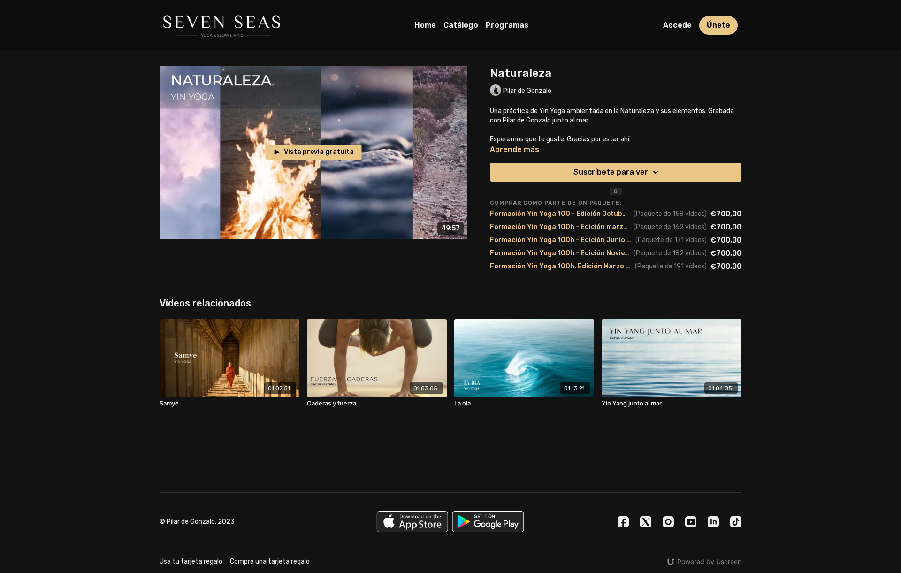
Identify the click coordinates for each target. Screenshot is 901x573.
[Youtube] (690, 521)
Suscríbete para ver (610, 172)
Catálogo (460, 25)
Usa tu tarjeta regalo (191, 561)
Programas (507, 25)
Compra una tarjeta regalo (270, 561)
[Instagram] (668, 521)
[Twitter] (645, 521)
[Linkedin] (713, 521)
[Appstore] (412, 521)
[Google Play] (488, 521)
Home (425, 25)
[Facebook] (623, 521)
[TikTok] (735, 521)
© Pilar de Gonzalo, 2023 (197, 522)
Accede (677, 25)
